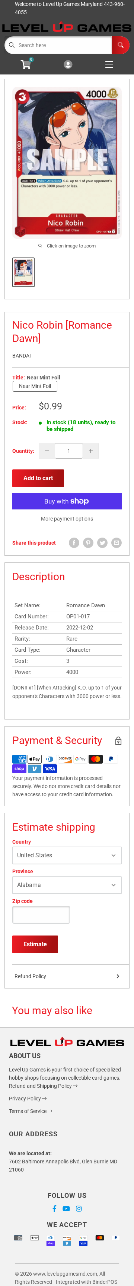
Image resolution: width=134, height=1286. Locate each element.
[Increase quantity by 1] (91, 451)
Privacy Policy (25, 1098)
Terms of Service (28, 1111)
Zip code (22, 901)
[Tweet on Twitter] (102, 543)
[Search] (121, 45)
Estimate (35, 944)
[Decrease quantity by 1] (47, 451)
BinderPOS (104, 1282)
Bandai (21, 356)
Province (22, 871)
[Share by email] (116, 543)
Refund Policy (30, 976)
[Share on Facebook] (74, 543)
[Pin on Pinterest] (88, 543)
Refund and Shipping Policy (41, 1086)
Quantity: (23, 451)
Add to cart (38, 478)
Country (21, 841)
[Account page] (68, 65)
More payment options (67, 519)
